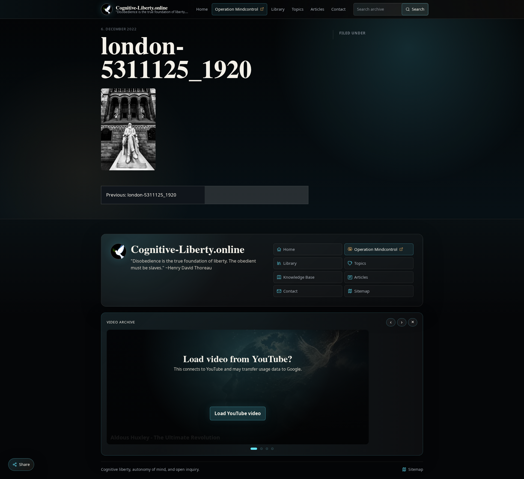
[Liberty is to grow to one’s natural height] (267, 449)
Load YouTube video (238, 413)
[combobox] (378, 9)
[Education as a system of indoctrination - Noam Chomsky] (261, 449)
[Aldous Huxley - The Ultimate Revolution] (254, 449)
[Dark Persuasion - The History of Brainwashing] (272, 449)
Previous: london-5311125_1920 (141, 195)
